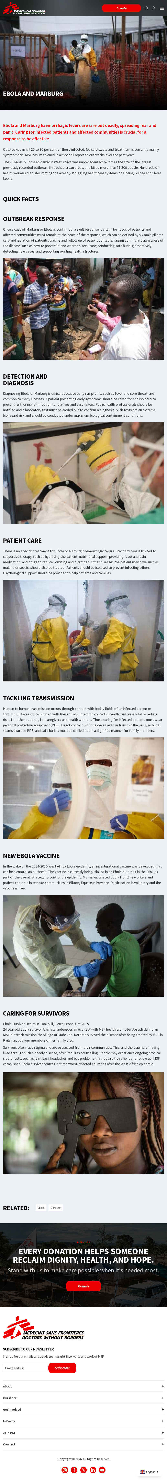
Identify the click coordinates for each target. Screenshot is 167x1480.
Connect (9, 1444)
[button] (161, 8)
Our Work (9, 1398)
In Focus (9, 1421)
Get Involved (12, 1409)
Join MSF (9, 1433)
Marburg (56, 1208)
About (7, 1386)
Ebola (41, 1208)
